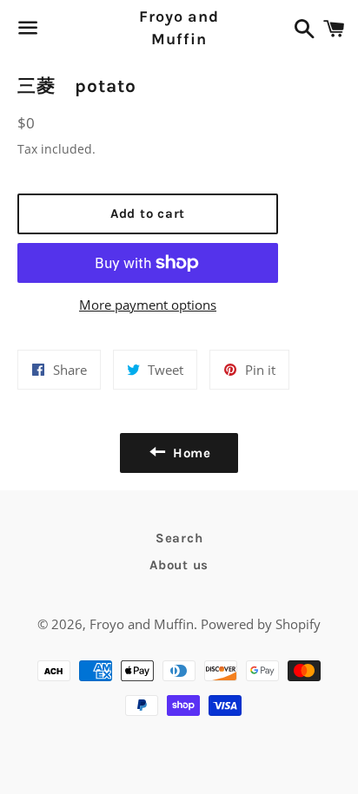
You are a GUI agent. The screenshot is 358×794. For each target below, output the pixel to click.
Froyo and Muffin (179, 27)
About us (179, 565)
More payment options (147, 304)
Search (179, 538)
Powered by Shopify (261, 624)
